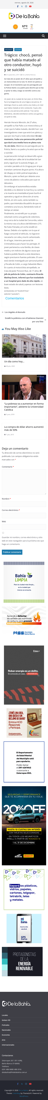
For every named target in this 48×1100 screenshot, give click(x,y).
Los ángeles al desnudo (15, 312)
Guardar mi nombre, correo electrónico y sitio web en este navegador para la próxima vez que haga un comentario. (23, 540)
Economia (6, 1035)
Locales (5, 1015)
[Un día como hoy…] (24, 336)
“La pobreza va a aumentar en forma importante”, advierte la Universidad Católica (24, 406)
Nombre (6, 498)
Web (4, 521)
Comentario (8, 466)
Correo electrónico (11, 510)
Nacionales (8, 49)
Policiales (5, 1025)
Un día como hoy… (14, 361)
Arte (3, 1040)
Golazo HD (6, 1020)
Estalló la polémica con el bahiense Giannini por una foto (24, 320)
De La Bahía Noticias (29, 75)
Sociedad (18, 49)
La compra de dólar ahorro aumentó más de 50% (24, 428)
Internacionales (8, 1045)
